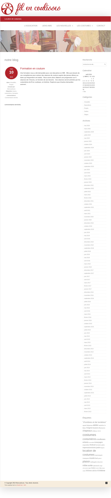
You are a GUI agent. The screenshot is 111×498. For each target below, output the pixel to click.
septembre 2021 (89, 207)
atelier (95, 425)
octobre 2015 (88, 323)
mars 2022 (87, 195)
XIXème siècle (91, 471)
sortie (90, 465)
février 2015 (87, 345)
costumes (89, 435)
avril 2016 (87, 311)
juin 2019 (87, 232)
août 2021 (87, 210)
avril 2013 (87, 405)
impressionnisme (89, 447)
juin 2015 (87, 333)
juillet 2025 (87, 135)
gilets (103, 445)
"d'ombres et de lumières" (94, 422)
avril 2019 (87, 239)
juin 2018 (87, 254)
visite (84, 470)
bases (14, 91)
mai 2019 (87, 235)
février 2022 (87, 198)
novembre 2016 (89, 295)
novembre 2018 (89, 245)
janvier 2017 (88, 289)
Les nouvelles (64, 26)
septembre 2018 (89, 248)
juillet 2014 (87, 364)
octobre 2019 (88, 226)
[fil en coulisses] (32, 8)
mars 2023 (87, 176)
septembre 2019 (89, 229)
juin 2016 (87, 305)
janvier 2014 (88, 383)
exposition (86, 445)
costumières (8, 93)
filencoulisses (11, 89)
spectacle (96, 465)
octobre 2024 (88, 144)
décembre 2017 (89, 270)
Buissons (102, 428)
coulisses (101, 439)
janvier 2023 (88, 182)
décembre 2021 (89, 201)
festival (92, 445)
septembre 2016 (89, 298)
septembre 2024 (89, 147)
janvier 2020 (88, 220)
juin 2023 (87, 169)
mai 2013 (87, 402)
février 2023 (87, 179)
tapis (89, 468)
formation (15, 93)
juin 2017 (87, 276)
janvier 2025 (88, 141)
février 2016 (87, 317)
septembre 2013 (89, 393)
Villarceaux (102, 468)
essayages (98, 442)
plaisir (86, 461)
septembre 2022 (89, 188)
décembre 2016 (89, 292)
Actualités (13, 82)
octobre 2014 (88, 355)
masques (86, 458)
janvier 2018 (88, 267)
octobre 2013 (88, 389)
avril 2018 (87, 261)
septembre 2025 (89, 132)
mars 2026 (87, 129)
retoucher (100, 462)
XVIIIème (101, 470)
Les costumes (84, 26)
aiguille (84, 425)
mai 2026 (87, 125)
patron (99, 458)
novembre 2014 (89, 352)
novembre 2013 (89, 386)
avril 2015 (87, 339)
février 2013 (87, 411)
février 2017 (87, 286)
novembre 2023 (89, 160)
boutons (96, 428)
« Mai (84, 91)
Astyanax (89, 425)
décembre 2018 (89, 242)
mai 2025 (87, 138)
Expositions (87, 105)
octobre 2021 (88, 204)
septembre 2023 (89, 166)
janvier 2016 (88, 320)
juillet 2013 (87, 396)
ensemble (91, 442)
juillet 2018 (87, 251)
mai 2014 (87, 371)
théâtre (93, 468)
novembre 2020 (89, 217)
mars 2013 (87, 408)
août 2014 (87, 361)
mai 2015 (87, 336)
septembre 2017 (89, 273)
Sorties (86, 111)
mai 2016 (87, 308)
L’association (30, 26)
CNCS (99, 431)
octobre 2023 (88, 163)
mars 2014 (87, 377)
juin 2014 (87, 367)
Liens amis (47, 26)
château (94, 431)
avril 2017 (87, 279)
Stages (86, 114)
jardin (98, 447)
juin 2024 (87, 151)
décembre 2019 (89, 223)
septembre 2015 (89, 327)
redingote (93, 462)
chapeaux (87, 431)
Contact (101, 26)
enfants (86, 442)
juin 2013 (87, 399)
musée (92, 458)
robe (85, 465)
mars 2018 (87, 264)
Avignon (89, 428)
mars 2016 (87, 314)
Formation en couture (32, 68)
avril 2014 (87, 374)
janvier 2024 (88, 157)
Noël (96, 458)
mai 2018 (87, 257)
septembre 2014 (89, 358)
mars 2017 (87, 283)
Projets (11, 84)
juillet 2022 (87, 191)
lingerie (102, 447)
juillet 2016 (87, 301)
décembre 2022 (89, 185)
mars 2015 (87, 342)
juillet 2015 (87, 330)
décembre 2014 (89, 349)
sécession (85, 468)
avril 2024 (87, 154)
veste (97, 468)
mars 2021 (87, 213)
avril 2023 (87, 173)
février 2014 (87, 380)
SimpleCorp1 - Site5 (21, 485)
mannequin (98, 455)
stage (100, 465)
